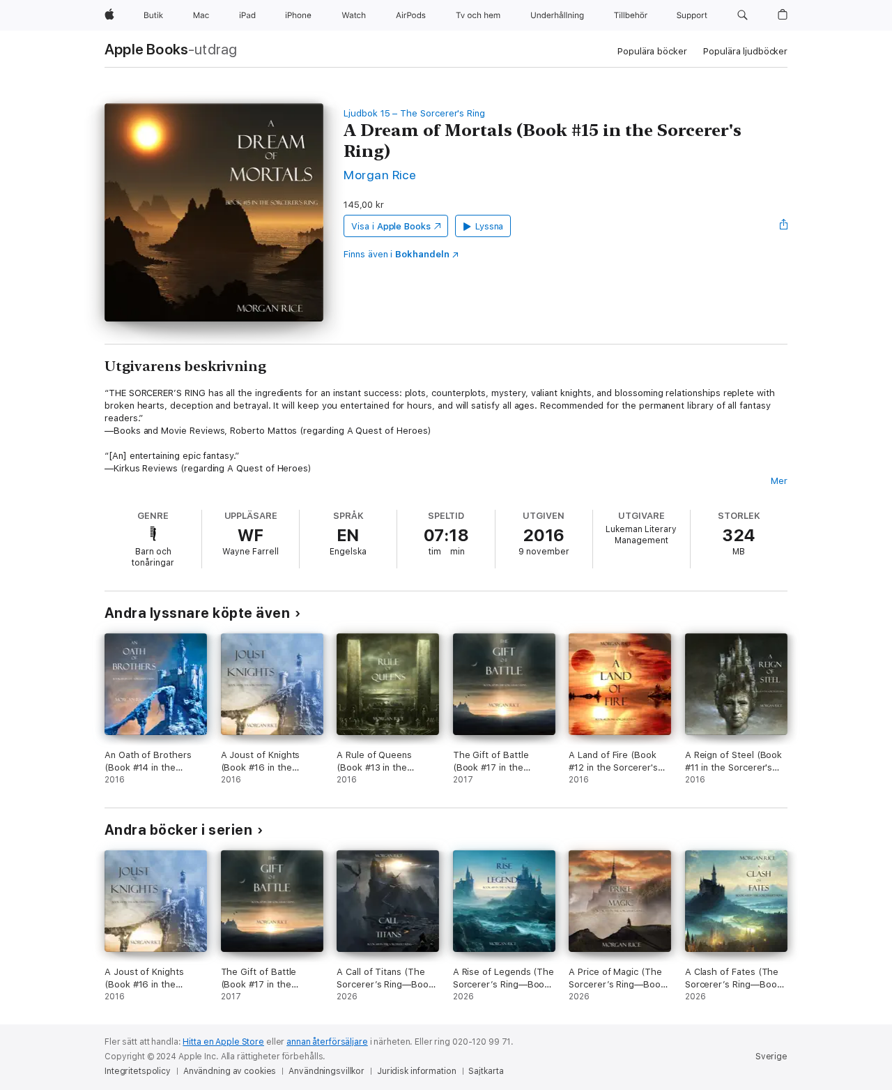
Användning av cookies (229, 1071)
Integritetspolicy (138, 1071)
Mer (779, 481)
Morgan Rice (380, 174)
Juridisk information (416, 1071)
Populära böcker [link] (651, 51)
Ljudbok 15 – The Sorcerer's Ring (414, 113)
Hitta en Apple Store (223, 1042)
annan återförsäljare (327, 1042)
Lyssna (489, 226)
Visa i (391, 226)
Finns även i (396, 254)
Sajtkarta (485, 1071)
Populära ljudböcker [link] (745, 51)
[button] (742, 15)
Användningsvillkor (326, 1071)
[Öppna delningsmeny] (784, 226)
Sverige (771, 1056)
